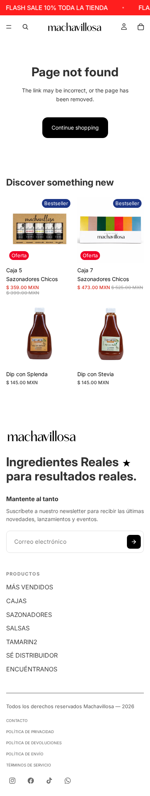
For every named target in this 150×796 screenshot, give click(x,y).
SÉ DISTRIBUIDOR (32, 655)
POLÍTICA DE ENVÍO (24, 754)
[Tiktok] (49, 781)
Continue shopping (75, 127)
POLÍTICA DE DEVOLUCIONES (34, 742)
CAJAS (16, 601)
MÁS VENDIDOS (29, 587)
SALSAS (18, 628)
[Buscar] (25, 26)
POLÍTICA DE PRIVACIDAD (30, 731)
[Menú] (9, 27)
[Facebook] (31, 781)
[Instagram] (12, 781)
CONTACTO (17, 720)
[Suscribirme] (134, 542)
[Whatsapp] (68, 781)
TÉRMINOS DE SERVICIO (28, 765)
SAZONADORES (29, 614)
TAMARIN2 (21, 642)
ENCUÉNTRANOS (31, 669)
